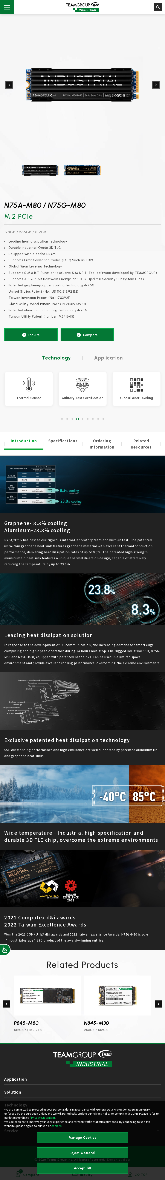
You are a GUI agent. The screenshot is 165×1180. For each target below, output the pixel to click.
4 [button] (77, 419)
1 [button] (62, 419)
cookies (56, 1126)
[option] (82, 85)
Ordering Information (102, 444)
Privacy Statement (43, 1117)
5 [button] (82, 419)
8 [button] (98, 419)
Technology (56, 358)
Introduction (24, 440)
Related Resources (141, 444)
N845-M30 (26, 1023)
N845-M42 (96, 1023)
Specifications (63, 440)
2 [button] (67, 419)
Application (108, 358)
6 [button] (88, 419)
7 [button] (93, 419)
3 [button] (72, 419)
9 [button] (103, 419)
